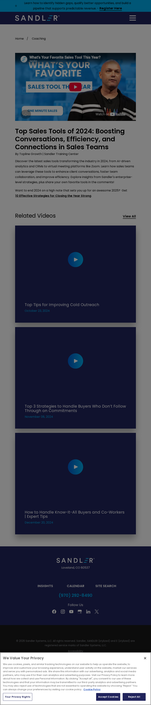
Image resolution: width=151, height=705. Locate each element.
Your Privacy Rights (17, 697)
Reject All (134, 697)
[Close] (145, 658)
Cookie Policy (92, 689)
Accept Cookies (108, 697)
